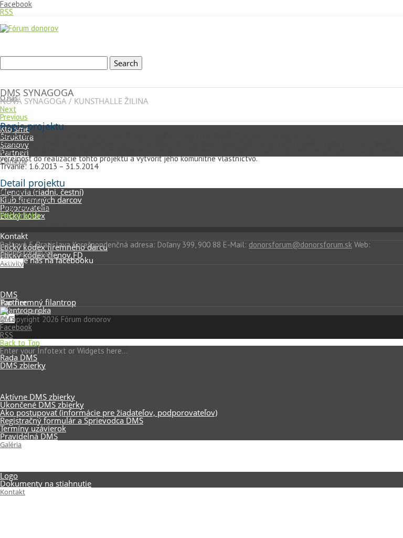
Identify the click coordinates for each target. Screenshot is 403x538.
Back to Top (20, 343)
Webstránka (20, 215)
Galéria (11, 444)
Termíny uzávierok (33, 428)
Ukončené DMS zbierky (42, 404)
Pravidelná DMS (29, 436)
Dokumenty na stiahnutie (45, 483)
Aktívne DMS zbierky (37, 396)
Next (8, 109)
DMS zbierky (23, 365)
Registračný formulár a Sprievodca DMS (71, 420)
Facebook (16, 327)
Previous (14, 117)
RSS (6, 12)
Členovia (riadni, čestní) (41, 192)
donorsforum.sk (26, 252)
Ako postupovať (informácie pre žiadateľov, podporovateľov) (108, 412)
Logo (9, 475)
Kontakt (12, 491)
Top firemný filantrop (38, 302)
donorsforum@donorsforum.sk (300, 245)
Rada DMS (18, 357)
